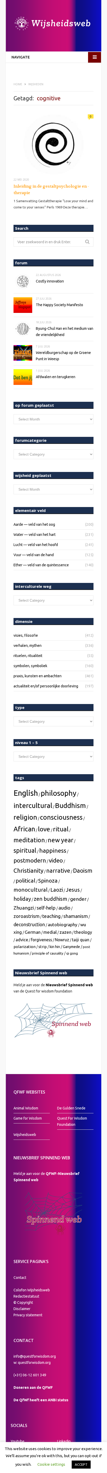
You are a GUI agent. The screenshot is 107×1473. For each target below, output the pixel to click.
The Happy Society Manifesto (59, 305)
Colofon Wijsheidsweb (32, 1290)
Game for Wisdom (28, 1118)
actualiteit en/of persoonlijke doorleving (46, 686)
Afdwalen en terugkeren (55, 377)
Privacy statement (28, 1315)
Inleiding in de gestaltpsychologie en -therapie (51, 190)
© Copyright (23, 1302)
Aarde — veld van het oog (34, 524)
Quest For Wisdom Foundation (72, 1121)
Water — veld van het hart (35, 534)
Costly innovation (50, 281)
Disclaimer (22, 1309)
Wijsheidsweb (25, 1135)
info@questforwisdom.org (35, 1356)
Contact (20, 1277)
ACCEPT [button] (81, 1464)
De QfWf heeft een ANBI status (41, 1400)
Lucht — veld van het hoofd (36, 545)
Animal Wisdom (26, 1108)
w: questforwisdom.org (32, 1362)
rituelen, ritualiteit (28, 656)
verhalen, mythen (28, 645)
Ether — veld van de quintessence (41, 565)
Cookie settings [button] (51, 1464)
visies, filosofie (26, 635)
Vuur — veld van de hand (34, 555)
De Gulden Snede (71, 1108)
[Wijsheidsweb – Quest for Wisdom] (53, 24)
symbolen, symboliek (30, 666)
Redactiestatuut (27, 1296)
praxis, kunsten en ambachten (38, 676)
